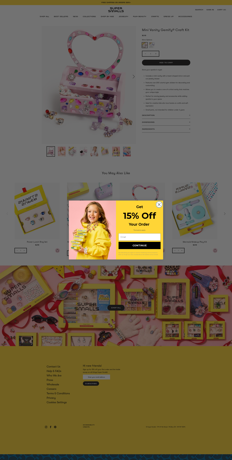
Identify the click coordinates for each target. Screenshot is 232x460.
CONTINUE (140, 245)
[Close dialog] (159, 204)
